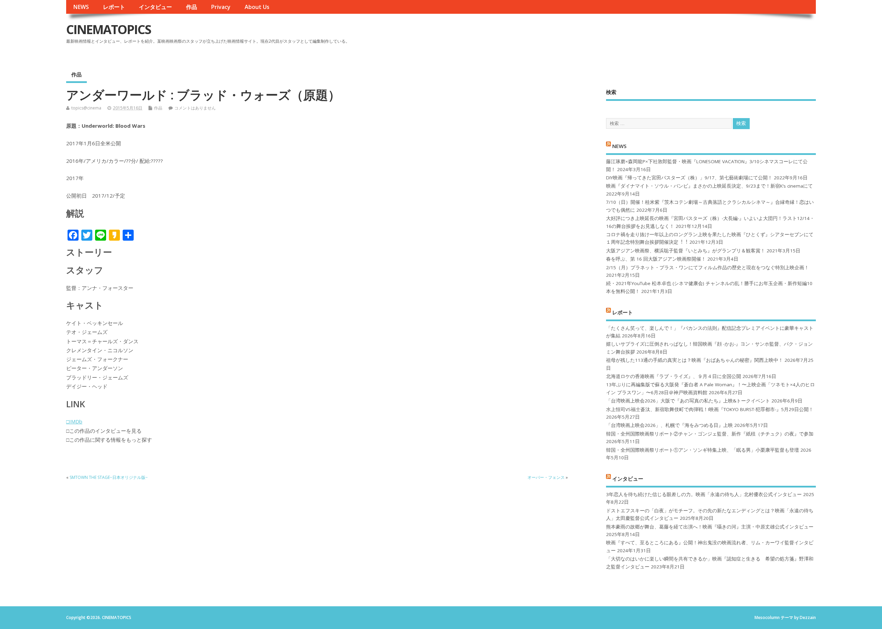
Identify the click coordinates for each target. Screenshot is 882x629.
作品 (191, 7)
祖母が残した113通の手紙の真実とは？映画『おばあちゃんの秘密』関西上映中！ (694, 360)
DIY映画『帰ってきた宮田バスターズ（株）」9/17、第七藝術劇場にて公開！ (689, 178)
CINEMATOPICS (108, 29)
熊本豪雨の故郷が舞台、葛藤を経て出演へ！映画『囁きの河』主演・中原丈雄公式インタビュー (709, 527)
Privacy (220, 7)
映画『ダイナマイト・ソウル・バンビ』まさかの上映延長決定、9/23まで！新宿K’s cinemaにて (709, 186)
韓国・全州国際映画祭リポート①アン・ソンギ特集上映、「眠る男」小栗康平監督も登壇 (702, 450)
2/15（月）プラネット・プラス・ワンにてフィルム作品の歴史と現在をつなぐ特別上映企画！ (707, 267)
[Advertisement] (684, 35)
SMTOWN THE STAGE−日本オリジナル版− (109, 477)
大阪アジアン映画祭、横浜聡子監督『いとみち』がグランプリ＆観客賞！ (685, 251)
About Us (257, 7)
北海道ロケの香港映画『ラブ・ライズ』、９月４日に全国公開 (673, 376)
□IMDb (74, 421)
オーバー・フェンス (546, 477)
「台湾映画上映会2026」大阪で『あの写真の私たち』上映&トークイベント (688, 401)
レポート (114, 7)
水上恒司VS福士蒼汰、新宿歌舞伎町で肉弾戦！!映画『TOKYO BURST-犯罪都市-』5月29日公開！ (709, 409)
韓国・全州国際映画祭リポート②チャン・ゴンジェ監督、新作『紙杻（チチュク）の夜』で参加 (709, 434)
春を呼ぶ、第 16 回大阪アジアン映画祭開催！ (656, 259)
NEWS (81, 7)
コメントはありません (195, 108)
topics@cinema (86, 108)
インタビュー (155, 7)
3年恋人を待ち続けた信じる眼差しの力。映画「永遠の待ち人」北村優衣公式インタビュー (704, 494)
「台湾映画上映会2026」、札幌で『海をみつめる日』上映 (669, 425)
